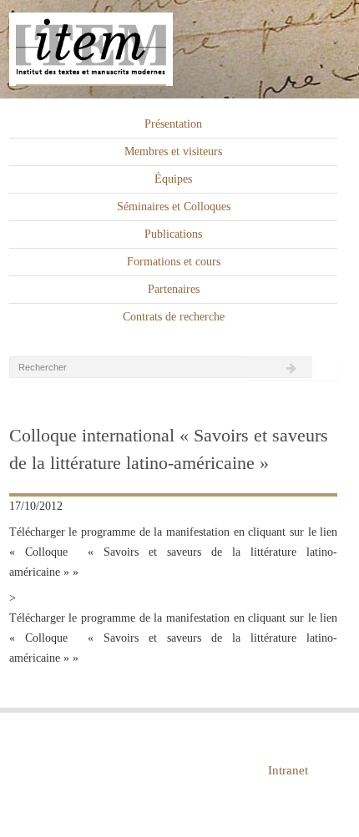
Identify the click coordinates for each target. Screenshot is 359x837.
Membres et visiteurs (173, 151)
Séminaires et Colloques (173, 206)
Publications (173, 234)
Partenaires (174, 289)
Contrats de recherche (174, 316)
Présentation (173, 124)
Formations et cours (173, 261)
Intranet (288, 770)
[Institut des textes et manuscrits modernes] (179, 49)
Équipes (173, 179)
